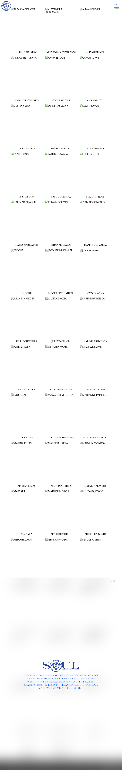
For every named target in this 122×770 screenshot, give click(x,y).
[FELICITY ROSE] (95, 173)
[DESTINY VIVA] (26, 125)
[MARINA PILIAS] (26, 462)
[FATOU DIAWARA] (61, 173)
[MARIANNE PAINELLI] (95, 414)
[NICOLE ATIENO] (95, 558)
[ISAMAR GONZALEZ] (95, 221)
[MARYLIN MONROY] (95, 462)
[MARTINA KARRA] (61, 462)
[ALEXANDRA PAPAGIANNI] (61, 28)
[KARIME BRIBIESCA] (95, 317)
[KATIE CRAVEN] (26, 366)
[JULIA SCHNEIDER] (26, 317)
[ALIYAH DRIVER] (95, 28)
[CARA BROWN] (95, 76)
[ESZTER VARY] (26, 173)
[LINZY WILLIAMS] (95, 366)
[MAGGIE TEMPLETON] (61, 414)
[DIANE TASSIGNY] (61, 125)
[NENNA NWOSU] (61, 558)
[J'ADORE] (26, 269)
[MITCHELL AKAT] (26, 558)
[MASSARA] (26, 510)
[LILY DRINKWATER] (61, 366)
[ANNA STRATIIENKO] (26, 76)
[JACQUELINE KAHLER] (61, 269)
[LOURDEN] (26, 414)
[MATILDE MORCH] (61, 510)
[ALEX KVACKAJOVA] (26, 28)
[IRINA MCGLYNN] (61, 221)
